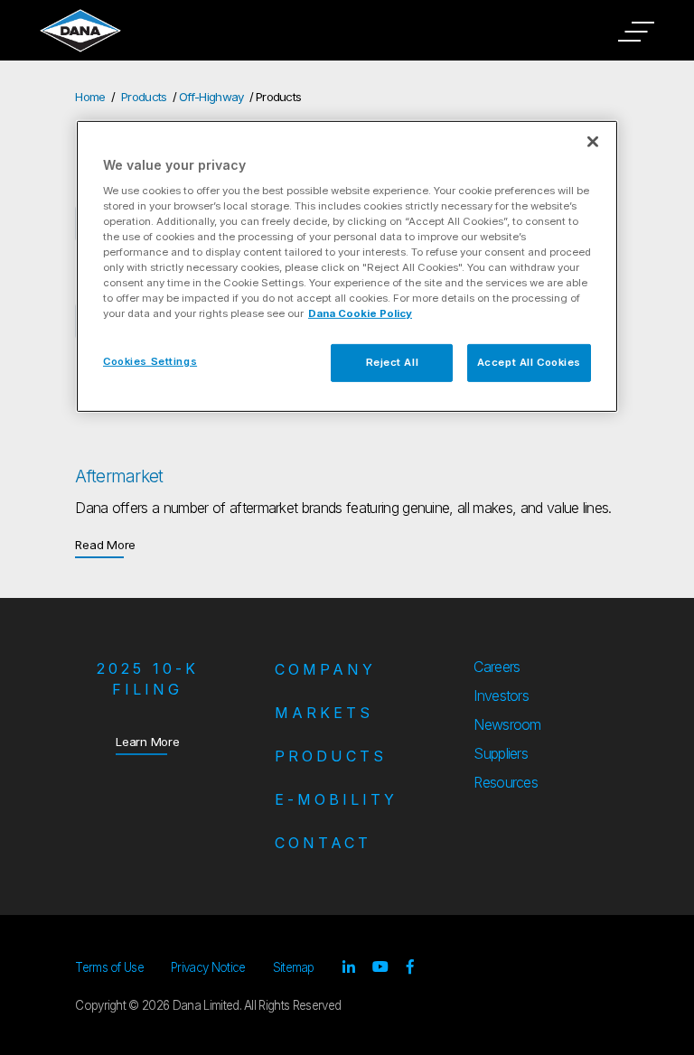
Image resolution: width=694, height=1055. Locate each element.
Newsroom (507, 724)
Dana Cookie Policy (360, 313)
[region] (347, 266)
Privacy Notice (208, 967)
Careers (497, 667)
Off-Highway (211, 96)
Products (144, 96)
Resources (506, 782)
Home (90, 96)
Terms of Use (109, 967)
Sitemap (293, 967)
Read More (105, 544)
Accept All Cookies (529, 362)
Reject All (392, 362)
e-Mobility (336, 799)
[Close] (593, 142)
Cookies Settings (150, 361)
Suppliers (501, 753)
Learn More (148, 741)
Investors (501, 695)
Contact (323, 843)
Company (325, 669)
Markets (324, 713)
